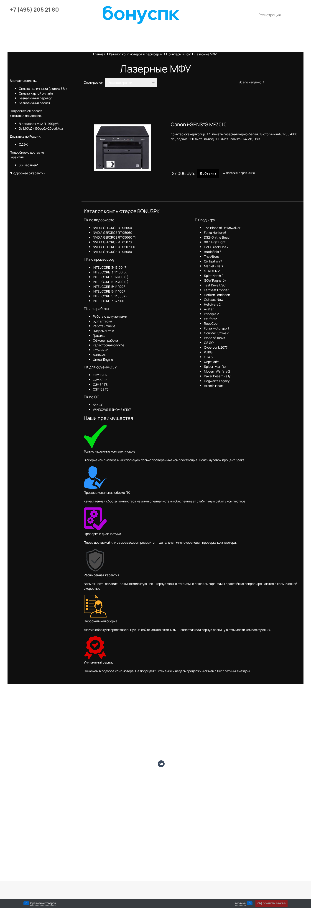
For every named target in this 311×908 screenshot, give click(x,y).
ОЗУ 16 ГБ (100, 375)
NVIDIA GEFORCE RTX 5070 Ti (114, 247)
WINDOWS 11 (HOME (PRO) (112, 409)
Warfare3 (210, 318)
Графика (99, 335)
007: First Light (215, 242)
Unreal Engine (103, 359)
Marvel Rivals (213, 266)
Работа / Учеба (104, 326)
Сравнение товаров (43, 903)
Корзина (240, 903)
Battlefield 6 (213, 252)
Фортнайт (211, 362)
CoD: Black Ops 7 (216, 247)
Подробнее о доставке (27, 152)
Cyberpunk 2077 (215, 347)
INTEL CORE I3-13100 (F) (110, 267)
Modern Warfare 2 (217, 371)
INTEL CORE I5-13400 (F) (110, 282)
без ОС (98, 405)
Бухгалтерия (102, 321)
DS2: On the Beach (217, 237)
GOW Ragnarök (215, 280)
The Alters (211, 256)
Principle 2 (211, 314)
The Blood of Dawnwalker (222, 228)
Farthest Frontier (216, 290)
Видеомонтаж (103, 331)
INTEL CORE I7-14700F (109, 301)
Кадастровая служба (109, 345)
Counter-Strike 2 (216, 333)
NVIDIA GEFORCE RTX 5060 (112, 232)
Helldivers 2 (212, 304)
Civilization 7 (213, 261)
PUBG (208, 352)
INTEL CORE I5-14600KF (110, 296)
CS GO (209, 342)
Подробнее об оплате (26, 111)
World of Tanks (214, 338)
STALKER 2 (212, 271)
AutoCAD (99, 354)
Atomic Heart (214, 385)
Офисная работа (105, 340)
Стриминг (100, 350)
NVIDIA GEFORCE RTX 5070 (112, 242)
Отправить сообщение (284, 25)
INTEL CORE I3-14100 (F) (110, 272)
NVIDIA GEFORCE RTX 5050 (112, 228)
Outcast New (213, 299)
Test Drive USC (215, 285)
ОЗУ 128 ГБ (100, 389)
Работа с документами (110, 316)
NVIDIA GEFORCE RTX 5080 (112, 252)
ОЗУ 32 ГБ (100, 380)
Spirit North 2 (213, 275)
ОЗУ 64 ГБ (100, 384)
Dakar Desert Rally (217, 376)
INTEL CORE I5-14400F (109, 286)
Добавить (208, 173)
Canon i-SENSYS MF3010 (199, 124)
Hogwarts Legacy (216, 381)
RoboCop (210, 323)
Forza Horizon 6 (215, 232)
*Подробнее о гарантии (27, 173)
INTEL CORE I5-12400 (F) (110, 277)
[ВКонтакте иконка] (161, 763)
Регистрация (269, 14)
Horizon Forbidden (217, 295)
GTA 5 (208, 357)
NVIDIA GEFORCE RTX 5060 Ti (114, 237)
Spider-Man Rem (216, 366)
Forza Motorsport (216, 328)
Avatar (209, 309)
